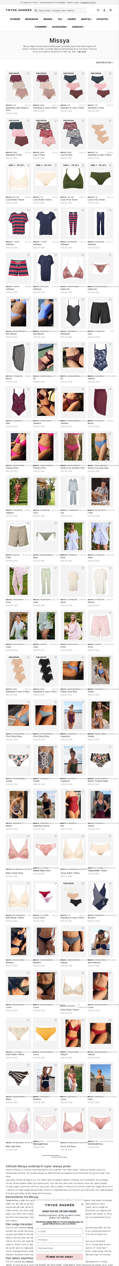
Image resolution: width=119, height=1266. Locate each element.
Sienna (91, 602)
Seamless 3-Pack (96, 108)
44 (115, 376)
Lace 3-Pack (39, 155)
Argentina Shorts (41, 826)
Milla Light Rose (13, 1146)
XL (113, 510)
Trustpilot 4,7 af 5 (88, 2)
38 (32, 331)
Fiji (34, 378)
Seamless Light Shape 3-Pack (17, 109)
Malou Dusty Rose (14, 873)
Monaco (92, 918)
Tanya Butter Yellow (70, 873)
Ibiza (35, 557)
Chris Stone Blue (14, 736)
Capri (90, 1099)
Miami (8, 1099)
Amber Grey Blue (68, 691)
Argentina (65, 736)
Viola (62, 557)
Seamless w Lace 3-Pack (45, 108)
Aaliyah (63, 962)
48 (118, 689)
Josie (35, 602)
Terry (35, 513)
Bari (62, 826)
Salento (91, 378)
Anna (8, 602)
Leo (62, 513)
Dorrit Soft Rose (68, 1146)
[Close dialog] (82, 1204)
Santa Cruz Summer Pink (72, 468)
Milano (9, 826)
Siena (63, 602)
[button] (34, 10)
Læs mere (81, 52)
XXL (87, 510)
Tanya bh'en (12, 1200)
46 (115, 689)
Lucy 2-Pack (39, 918)
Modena (9, 962)
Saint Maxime (94, 962)
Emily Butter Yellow (69, 1010)
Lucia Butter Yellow (15, 199)
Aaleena (9, 513)
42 (88, 286)
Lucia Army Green (69, 199)
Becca (9, 378)
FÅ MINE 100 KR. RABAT (59, 1256)
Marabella (65, 334)
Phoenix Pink (12, 468)
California (64, 289)
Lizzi (90, 334)
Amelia (91, 736)
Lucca (9, 1007)
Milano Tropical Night (98, 781)
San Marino (11, 334)
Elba (8, 423)
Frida (90, 513)
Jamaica (37, 423)
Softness (10, 244)
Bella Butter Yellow (15, 918)
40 (114, 286)
